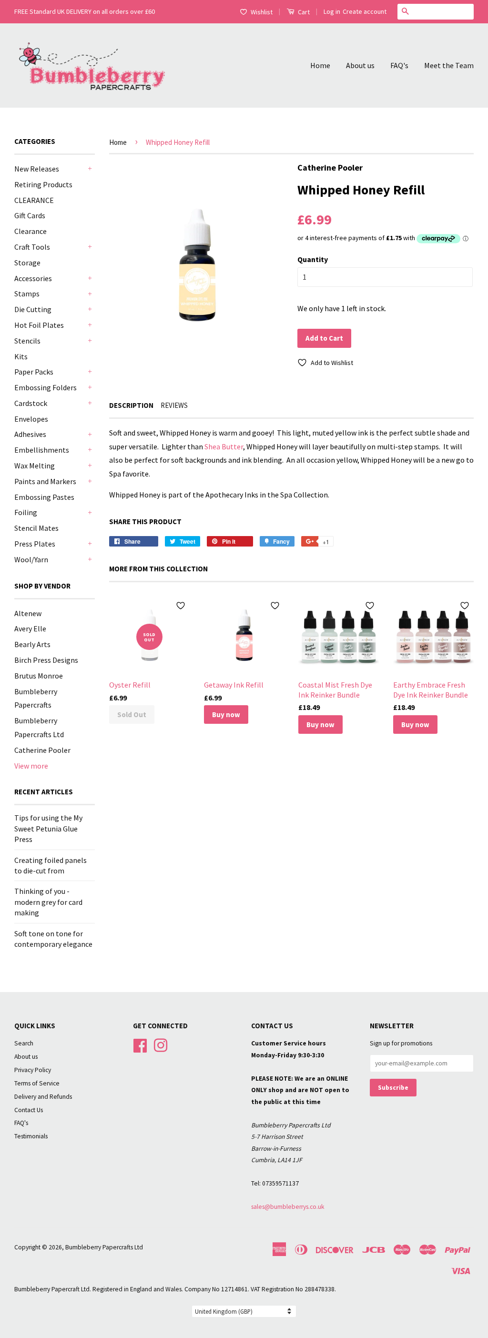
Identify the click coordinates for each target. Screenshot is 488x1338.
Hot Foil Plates (39, 325)
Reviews (174, 405)
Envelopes (31, 419)
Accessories (33, 278)
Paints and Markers (45, 481)
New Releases (36, 168)
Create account (364, 11)
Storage (27, 262)
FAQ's (399, 65)
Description (131, 405)
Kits (21, 356)
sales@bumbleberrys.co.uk (288, 1207)
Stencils (27, 340)
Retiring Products (43, 184)
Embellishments (41, 450)
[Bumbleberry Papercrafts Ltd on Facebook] (140, 1045)
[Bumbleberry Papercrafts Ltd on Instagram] (160, 1045)
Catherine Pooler (42, 750)
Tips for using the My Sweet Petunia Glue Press (48, 828)
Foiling (25, 512)
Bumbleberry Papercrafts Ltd (104, 1247)
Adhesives (30, 434)
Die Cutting (32, 309)
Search (23, 1043)
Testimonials (31, 1136)
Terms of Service (37, 1083)
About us (360, 65)
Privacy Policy (32, 1070)
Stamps (27, 293)
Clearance (30, 231)
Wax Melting (34, 465)
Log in (332, 11)
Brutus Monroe (38, 675)
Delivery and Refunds (43, 1097)
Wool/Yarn (31, 559)
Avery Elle (30, 628)
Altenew (27, 613)
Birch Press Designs (46, 660)
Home (320, 65)
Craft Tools (32, 247)
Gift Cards (29, 215)
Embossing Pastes (44, 497)
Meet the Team (449, 65)
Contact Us (28, 1110)
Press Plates (34, 543)
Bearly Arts (32, 644)
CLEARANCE (34, 200)
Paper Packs (33, 371)
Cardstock (30, 403)
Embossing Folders (45, 387)
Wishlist (262, 12)
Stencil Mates (36, 528)
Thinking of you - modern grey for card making (48, 901)
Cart (303, 12)
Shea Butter (223, 446)
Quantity (312, 259)
